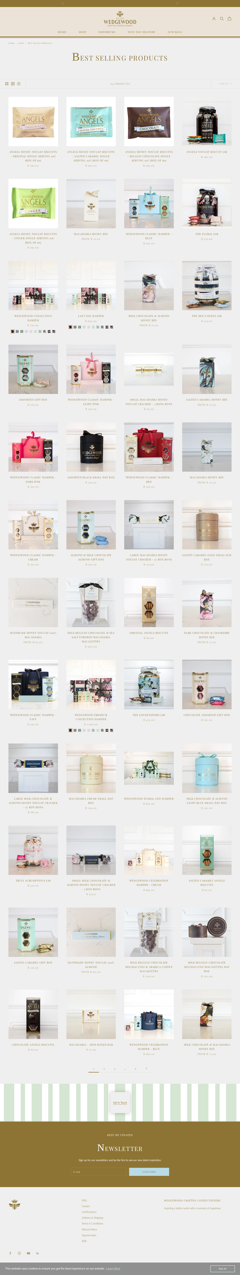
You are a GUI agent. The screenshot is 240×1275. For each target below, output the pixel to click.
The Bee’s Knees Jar (207, 316)
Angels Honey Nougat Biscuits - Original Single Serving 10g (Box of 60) (33, 156)
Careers (86, 1206)
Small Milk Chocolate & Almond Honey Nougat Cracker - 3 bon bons (91, 885)
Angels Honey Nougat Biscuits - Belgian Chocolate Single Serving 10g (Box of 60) (149, 156)
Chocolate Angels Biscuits (33, 1044)
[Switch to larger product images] (6, 83)
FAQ (84, 1200)
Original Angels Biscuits (148, 633)
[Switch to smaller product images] (12, 83)
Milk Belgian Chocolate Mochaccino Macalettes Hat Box (206, 967)
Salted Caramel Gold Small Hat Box (207, 557)
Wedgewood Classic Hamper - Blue (149, 236)
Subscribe (149, 1171)
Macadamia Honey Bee (91, 234)
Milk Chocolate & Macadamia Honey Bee (207, 1047)
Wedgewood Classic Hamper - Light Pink (91, 402)
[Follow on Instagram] (19, 1253)
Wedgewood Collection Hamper (33, 318)
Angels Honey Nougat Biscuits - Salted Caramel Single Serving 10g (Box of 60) (91, 156)
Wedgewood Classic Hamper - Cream (33, 557)
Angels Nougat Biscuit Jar (206, 152)
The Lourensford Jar (149, 715)
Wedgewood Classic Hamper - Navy (33, 717)
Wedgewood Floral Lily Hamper (149, 798)
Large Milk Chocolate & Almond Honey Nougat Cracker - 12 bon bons (33, 803)
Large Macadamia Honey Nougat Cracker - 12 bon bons (149, 557)
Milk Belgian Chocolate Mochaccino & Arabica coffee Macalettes (149, 967)
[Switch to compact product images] (18, 83)
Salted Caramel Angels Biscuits (207, 882)
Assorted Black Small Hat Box (91, 477)
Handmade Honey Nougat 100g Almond (91, 964)
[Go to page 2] (146, 1068)
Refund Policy (89, 1229)
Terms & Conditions (92, 1223)
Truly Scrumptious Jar (33, 880)
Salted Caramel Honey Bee (207, 399)
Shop (21, 43)
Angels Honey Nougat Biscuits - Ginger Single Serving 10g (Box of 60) (33, 238)
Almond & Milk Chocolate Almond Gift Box (91, 557)
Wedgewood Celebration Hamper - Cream (148, 882)
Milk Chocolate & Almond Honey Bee (149, 318)
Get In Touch (120, 1102)
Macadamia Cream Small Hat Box (91, 801)
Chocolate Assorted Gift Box (207, 715)
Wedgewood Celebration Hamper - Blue (148, 1047)
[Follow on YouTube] (28, 1253)
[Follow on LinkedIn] (37, 1253)
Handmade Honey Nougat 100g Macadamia (33, 635)
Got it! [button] (222, 1268)
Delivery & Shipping (92, 1217)
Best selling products (40, 43)
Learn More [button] (113, 1268)
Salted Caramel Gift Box (33, 962)
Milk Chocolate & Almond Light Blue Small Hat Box (207, 801)
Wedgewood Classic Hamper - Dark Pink (33, 479)
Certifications (89, 1211)
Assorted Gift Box (33, 399)
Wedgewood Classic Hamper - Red (149, 479)
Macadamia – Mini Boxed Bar (91, 1044)
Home (11, 43)
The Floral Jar (207, 234)
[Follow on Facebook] (10, 1253)
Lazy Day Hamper (91, 316)
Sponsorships (89, 1235)
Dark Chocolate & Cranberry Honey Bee (207, 635)
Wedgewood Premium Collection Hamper (91, 717)
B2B (84, 1241)
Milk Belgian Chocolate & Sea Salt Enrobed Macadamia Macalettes (91, 637)
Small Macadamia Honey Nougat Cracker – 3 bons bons (149, 402)
